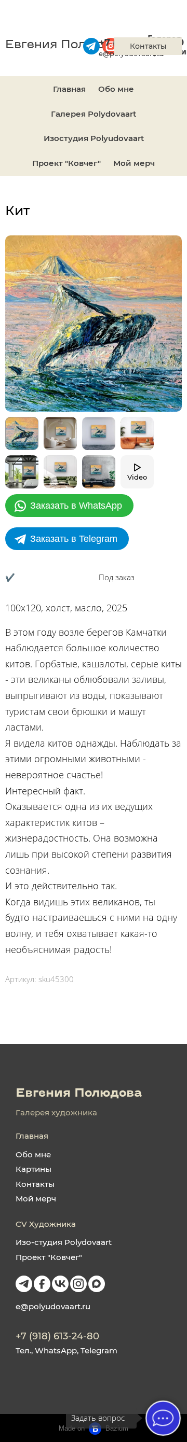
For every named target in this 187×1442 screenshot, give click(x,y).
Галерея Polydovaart (93, 114)
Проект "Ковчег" (66, 163)
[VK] (60, 1284)
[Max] (96, 1284)
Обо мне (116, 89)
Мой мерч (134, 163)
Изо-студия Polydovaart (64, 1242)
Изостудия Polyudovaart (94, 138)
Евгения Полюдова (66, 45)
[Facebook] (42, 1284)
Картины (33, 1169)
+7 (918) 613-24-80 (57, 1336)
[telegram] (91, 46)
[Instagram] (78, 1284)
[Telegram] (24, 1284)
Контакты (35, 1184)
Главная (69, 89)
